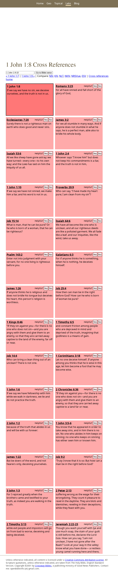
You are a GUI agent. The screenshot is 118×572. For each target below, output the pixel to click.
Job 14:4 (12, 356)
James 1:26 (14, 288)
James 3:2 (62, 120)
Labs (68, 3)
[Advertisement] (59, 33)
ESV (84, 76)
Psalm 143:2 (14, 254)
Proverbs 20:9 (65, 187)
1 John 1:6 (13, 389)
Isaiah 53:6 (14, 153)
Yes (95, 86)
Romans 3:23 (64, 86)
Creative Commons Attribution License (84, 559)
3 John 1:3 (13, 490)
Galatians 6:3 (64, 254)
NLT (61, 76)
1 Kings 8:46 (15, 322)
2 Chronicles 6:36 (67, 389)
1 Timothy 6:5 (65, 322)
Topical (58, 3)
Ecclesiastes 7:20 (18, 120)
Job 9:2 (60, 457)
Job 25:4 (61, 288)
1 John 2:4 (62, 153)
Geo (49, 3)
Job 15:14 (13, 221)
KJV (56, 76)
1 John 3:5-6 (63, 423)
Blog (76, 3)
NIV (51, 76)
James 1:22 (14, 457)
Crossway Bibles (43, 565)
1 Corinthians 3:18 (68, 356)
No (99, 86)
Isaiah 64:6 (63, 221)
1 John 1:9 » (28, 76)
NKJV (67, 76)
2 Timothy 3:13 (16, 524)
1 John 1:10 (14, 187)
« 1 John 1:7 (12, 76)
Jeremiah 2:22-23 (67, 524)
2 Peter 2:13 (63, 490)
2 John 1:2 (13, 423)
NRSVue (76, 76)
